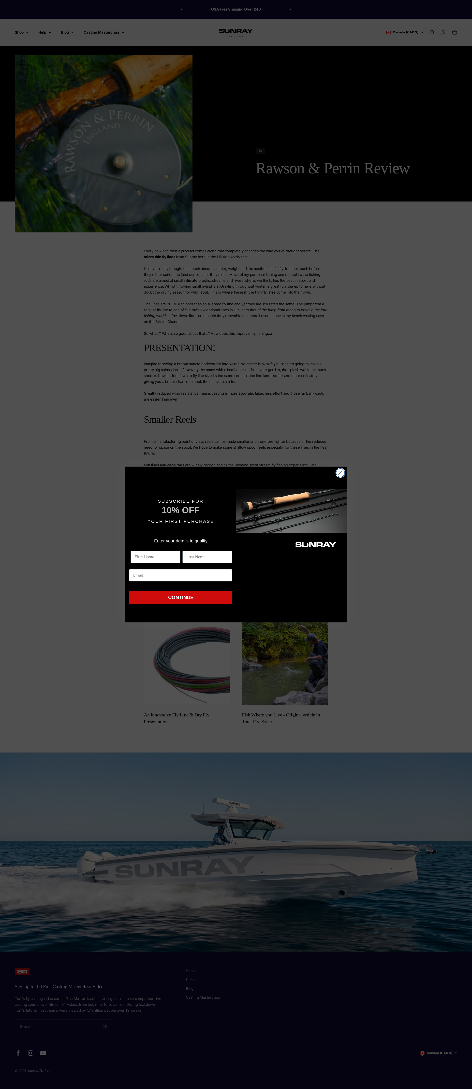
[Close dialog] (340, 473)
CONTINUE (180, 597)
